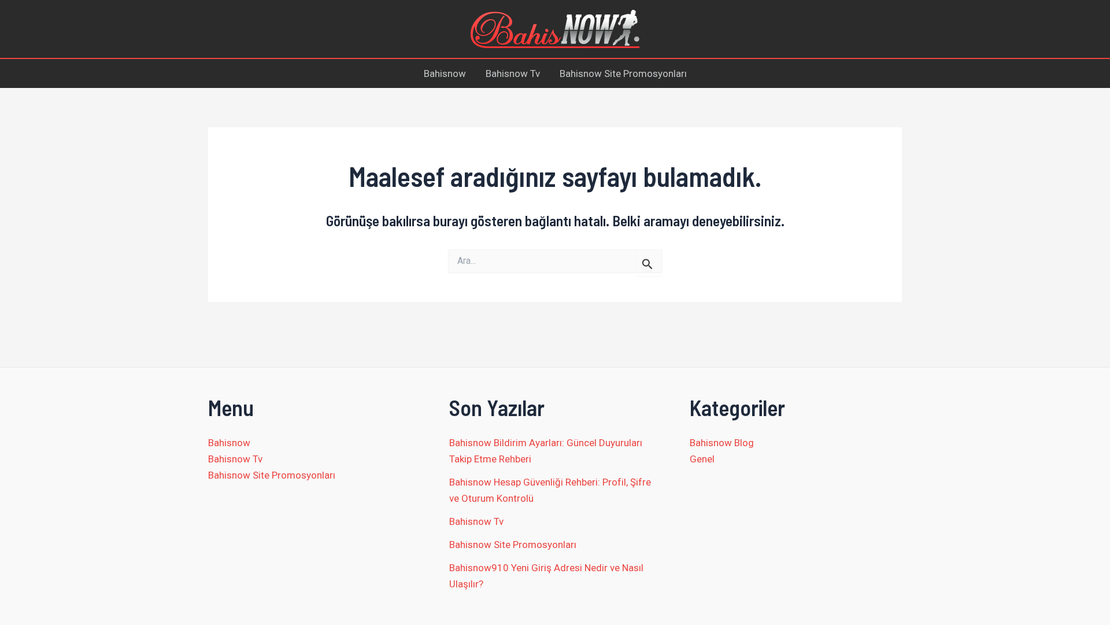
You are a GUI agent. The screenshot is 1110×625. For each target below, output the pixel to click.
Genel (702, 459)
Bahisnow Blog (722, 442)
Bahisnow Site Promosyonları (623, 73)
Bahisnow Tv (513, 73)
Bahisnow (445, 73)
